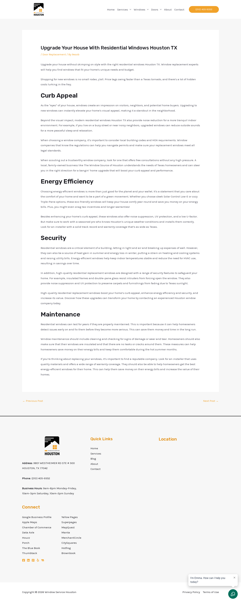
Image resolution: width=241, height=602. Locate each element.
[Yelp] (37, 560)
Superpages (69, 522)
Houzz (26, 537)
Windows (139, 9)
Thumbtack (29, 553)
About (168, 9)
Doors (154, 9)
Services (122, 9)
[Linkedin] (28, 560)
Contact (179, 9)
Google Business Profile (36, 517)
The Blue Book (31, 548)
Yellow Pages (69, 517)
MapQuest (68, 527)
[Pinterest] (33, 560)
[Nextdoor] (42, 560)
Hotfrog (66, 548)
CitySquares (69, 542)
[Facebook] (23, 560)
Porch (26, 542)
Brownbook (68, 553)
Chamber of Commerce (36, 527)
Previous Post (32, 400)
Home (111, 9)
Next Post (211, 400)
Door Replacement (54, 54)
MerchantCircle (71, 537)
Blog (93, 458)
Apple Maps (29, 522)
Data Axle (28, 532)
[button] (204, 9)
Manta (65, 532)
